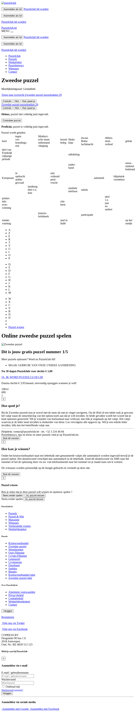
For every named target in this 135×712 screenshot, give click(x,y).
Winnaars (13, 68)
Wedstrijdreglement (19, 601)
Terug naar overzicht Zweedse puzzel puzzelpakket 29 (31, 94)
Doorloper (14, 565)
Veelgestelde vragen (19, 526)
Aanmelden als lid (12, 9)
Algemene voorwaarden (21, 592)
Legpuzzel (14, 559)
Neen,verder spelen (12, 495)
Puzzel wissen (16, 327)
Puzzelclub (14, 55)
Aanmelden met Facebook (44, 708)
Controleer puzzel (12, 120)
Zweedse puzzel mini (20, 577)
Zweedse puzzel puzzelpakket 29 (19, 104)
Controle (7, 101)
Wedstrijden (15, 62)
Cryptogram (15, 562)
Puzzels (12, 59)
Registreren (7, 617)
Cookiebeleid (15, 598)
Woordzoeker (15, 549)
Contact (12, 71)
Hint (17, 101)
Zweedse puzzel (17, 546)
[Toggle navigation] (12, 31)
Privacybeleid (16, 595)
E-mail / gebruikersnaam (14, 672)
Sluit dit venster (11, 438)
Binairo (12, 571)
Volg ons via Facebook (14, 629)
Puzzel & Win (16, 516)
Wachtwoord (8, 679)
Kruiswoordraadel (18, 543)
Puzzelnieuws (16, 65)
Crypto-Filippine (17, 555)
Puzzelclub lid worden (36, 9)
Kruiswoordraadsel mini (21, 574)
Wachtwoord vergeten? (12, 690)
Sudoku (12, 568)
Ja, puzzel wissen (35, 495)
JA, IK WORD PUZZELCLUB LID (22, 377)
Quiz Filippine (16, 552)
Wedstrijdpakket (17, 529)
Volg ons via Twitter (13, 623)
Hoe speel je (28, 101)
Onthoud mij (12, 686)
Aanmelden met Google (15, 708)
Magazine (13, 519)
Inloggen (7, 611)
